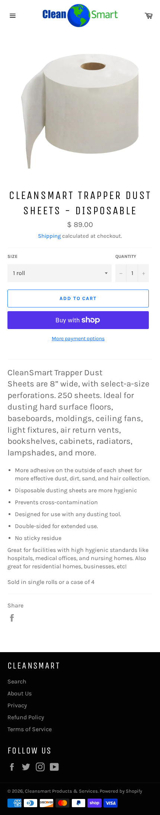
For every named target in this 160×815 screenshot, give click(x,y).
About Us (19, 693)
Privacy (17, 705)
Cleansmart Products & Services (61, 791)
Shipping (49, 236)
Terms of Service (29, 729)
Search (16, 681)
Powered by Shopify (121, 791)
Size (12, 256)
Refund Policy (25, 717)
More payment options (78, 338)
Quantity (125, 256)
